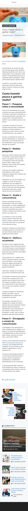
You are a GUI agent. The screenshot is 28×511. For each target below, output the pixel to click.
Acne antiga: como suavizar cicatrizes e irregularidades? (17, 457)
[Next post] (25, 411)
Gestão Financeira (9, 25)
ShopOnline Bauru (8, 35)
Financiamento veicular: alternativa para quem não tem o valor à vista (10, 411)
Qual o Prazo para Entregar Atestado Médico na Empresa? (13, 443)
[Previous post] (3, 396)
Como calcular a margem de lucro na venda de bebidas (18, 490)
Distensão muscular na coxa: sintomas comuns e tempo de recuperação (18, 479)
